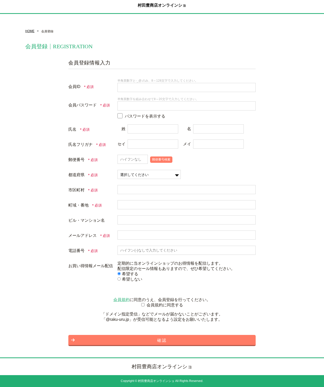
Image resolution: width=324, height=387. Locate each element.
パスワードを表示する (145, 116)
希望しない (132, 279)
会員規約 (121, 300)
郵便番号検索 (161, 159)
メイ (187, 144)
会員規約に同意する (165, 305)
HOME (29, 31)
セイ (121, 144)
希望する (130, 274)
